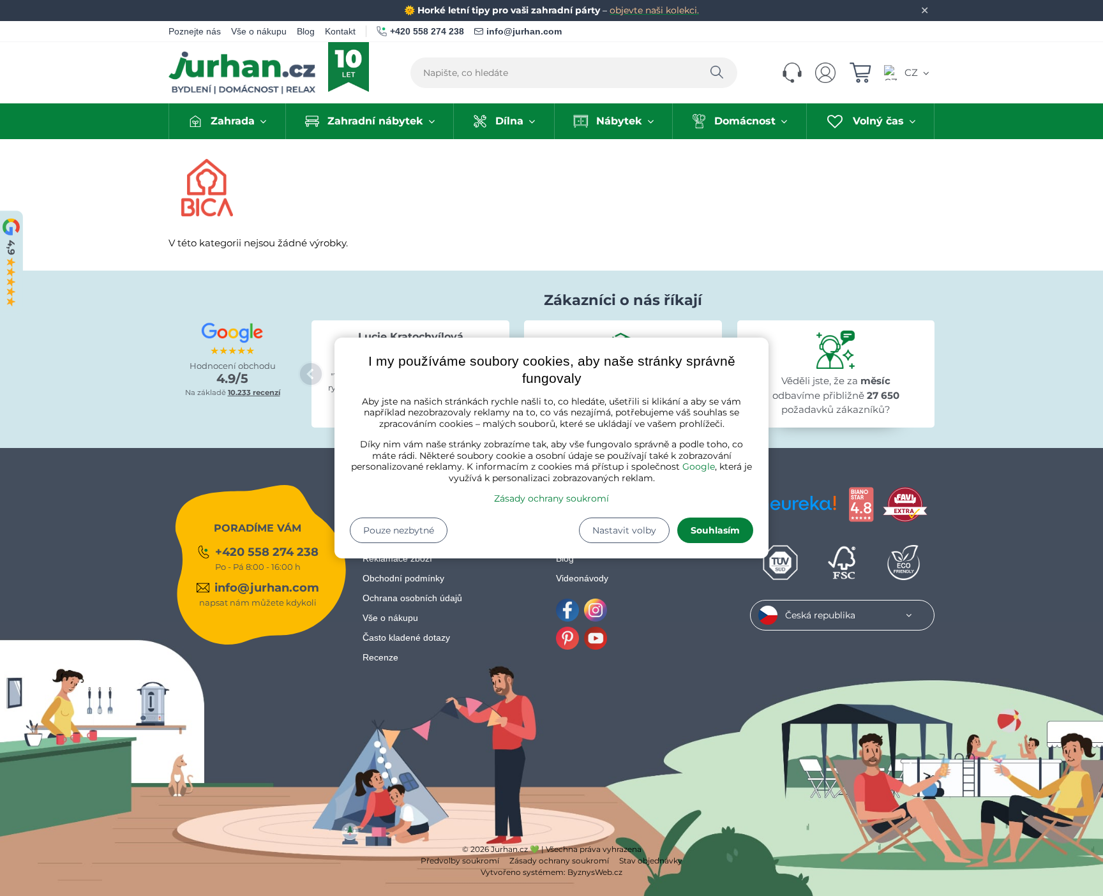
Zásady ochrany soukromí (551, 498)
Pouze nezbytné (398, 530)
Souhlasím (715, 530)
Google (698, 466)
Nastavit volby (624, 530)
